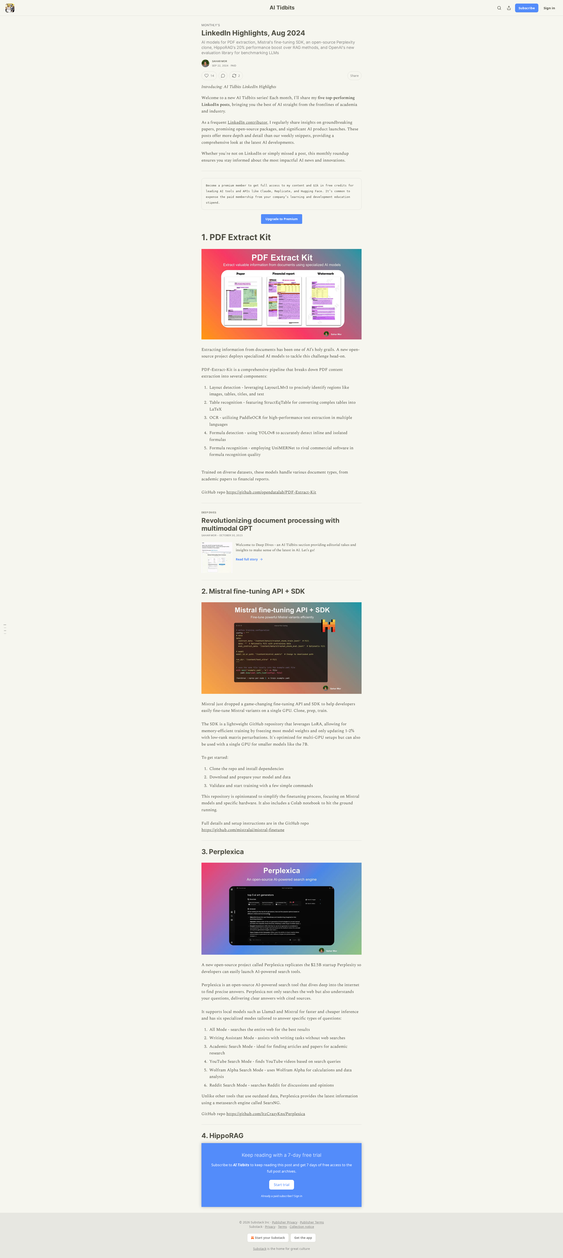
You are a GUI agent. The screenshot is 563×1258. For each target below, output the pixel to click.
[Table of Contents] (5, 629)
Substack (259, 1249)
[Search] (499, 8)
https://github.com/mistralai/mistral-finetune (242, 830)
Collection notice (302, 1227)
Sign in (549, 8)
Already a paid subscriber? (281, 1196)
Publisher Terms (312, 1222)
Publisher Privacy (284, 1222)
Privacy (270, 1227)
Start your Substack (270, 1238)
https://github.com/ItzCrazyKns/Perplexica (265, 1114)
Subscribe (527, 8)
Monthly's (210, 25)
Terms (282, 1227)
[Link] (195, 237)
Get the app (303, 1238)
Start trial (281, 1184)
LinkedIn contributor (247, 122)
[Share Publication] (509, 8)
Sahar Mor (219, 61)
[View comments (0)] (223, 75)
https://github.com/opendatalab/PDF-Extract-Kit (271, 492)
